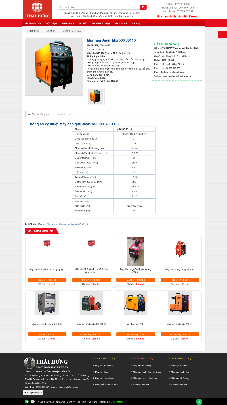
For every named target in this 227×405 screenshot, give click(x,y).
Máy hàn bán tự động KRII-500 (180, 269)
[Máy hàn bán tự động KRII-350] (47, 303)
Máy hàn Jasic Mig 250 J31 (180, 323)
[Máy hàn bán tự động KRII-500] (180, 249)
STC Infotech (117, 401)
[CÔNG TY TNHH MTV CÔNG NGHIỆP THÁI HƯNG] (37, 9)
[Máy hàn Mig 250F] (135, 303)
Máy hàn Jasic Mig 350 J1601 (91, 323)
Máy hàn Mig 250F (135, 323)
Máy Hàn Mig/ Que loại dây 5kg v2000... (135, 270)
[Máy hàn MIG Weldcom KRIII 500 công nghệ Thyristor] (91, 243)
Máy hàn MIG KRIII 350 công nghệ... (47, 269)
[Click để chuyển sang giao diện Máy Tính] (33, 401)
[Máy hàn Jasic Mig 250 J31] (180, 303)
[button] (51, 23)
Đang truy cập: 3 (34, 392)
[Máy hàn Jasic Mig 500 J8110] (54, 66)
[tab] (39, 114)
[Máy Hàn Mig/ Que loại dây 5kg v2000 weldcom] (135, 251)
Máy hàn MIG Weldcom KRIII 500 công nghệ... (91, 270)
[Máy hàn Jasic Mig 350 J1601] (91, 303)
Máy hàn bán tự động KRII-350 (47, 323)
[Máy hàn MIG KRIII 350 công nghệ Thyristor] (47, 243)
